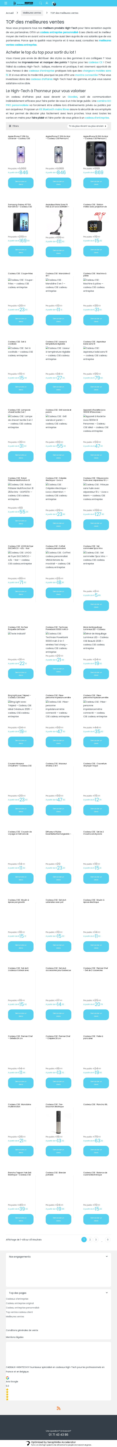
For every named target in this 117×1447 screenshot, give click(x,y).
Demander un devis (21, 183)
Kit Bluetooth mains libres (54, 109)
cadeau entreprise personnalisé (59, 32)
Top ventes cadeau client (19, 1312)
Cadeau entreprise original (20, 1303)
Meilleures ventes (32, 12)
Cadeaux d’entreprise (17, 1298)
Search (40, 3)
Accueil (10, 12)
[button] (58, 1388)
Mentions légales (14, 1337)
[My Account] (47, 3)
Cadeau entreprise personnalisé (22, 1307)
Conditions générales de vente (22, 1330)
